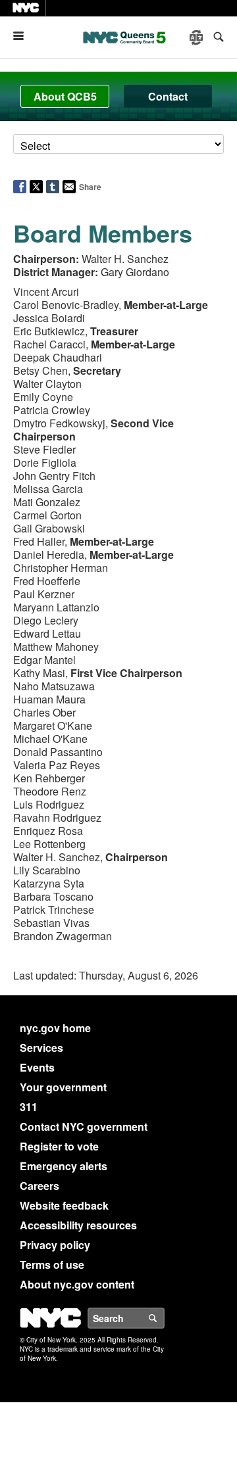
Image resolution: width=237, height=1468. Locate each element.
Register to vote (59, 1146)
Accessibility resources (78, 1225)
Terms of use (52, 1264)
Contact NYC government (83, 1126)
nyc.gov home (55, 1027)
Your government (63, 1087)
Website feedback (64, 1205)
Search (164, 1318)
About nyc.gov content (77, 1284)
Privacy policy (55, 1244)
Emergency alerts (63, 1165)
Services (41, 1047)
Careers (39, 1185)
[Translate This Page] (197, 37)
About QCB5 (65, 96)
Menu (23, 36)
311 (29, 1106)
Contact (168, 96)
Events (37, 1067)
